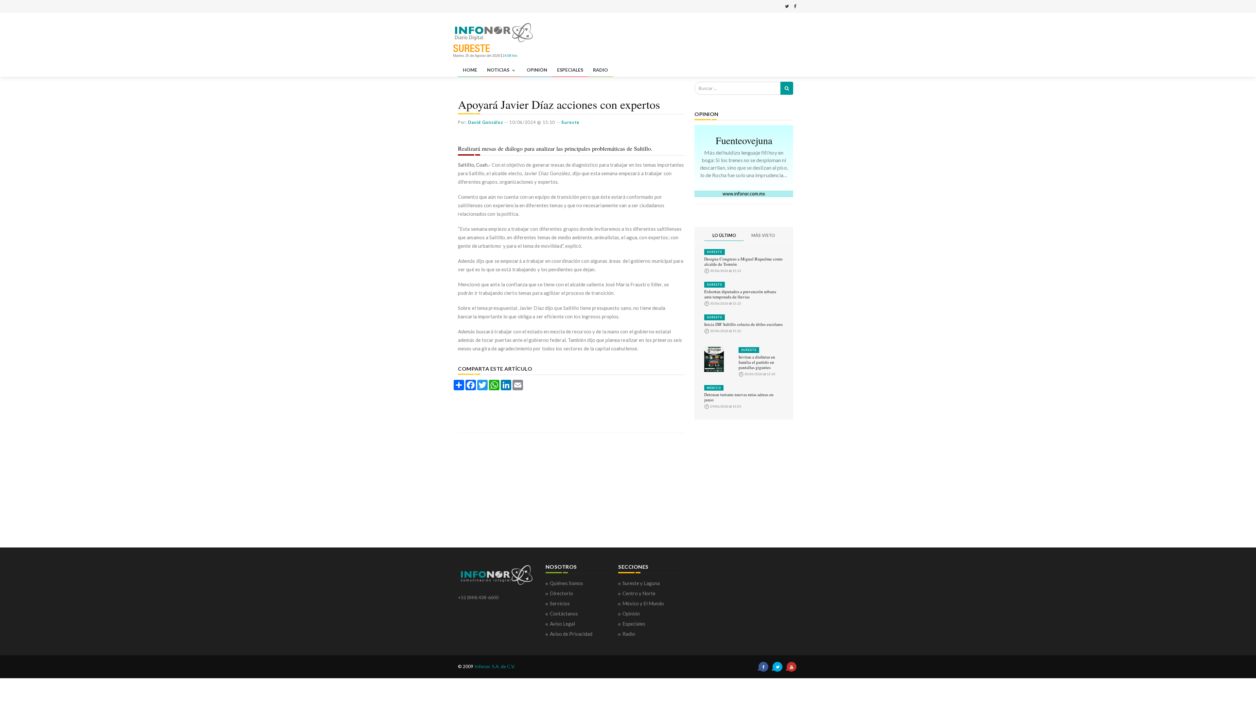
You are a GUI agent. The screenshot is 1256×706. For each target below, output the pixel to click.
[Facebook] (795, 6)
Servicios (560, 603)
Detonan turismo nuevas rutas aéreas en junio (739, 397)
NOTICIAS (498, 70)
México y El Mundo (643, 603)
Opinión (631, 613)
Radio (628, 634)
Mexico (714, 388)
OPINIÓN (537, 70)
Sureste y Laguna (641, 583)
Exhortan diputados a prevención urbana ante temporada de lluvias (740, 294)
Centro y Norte (638, 593)
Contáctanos (564, 613)
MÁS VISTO (763, 235)
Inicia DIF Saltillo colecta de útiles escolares (743, 324)
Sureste (714, 252)
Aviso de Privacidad (571, 634)
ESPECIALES (570, 70)
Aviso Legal (562, 624)
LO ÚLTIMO (724, 235)
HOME (470, 70)
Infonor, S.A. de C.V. (495, 666)
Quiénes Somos (566, 583)
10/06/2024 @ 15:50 (532, 122)
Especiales (633, 624)
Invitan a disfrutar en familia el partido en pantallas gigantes (757, 362)
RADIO (600, 70)
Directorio (561, 593)
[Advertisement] (694, 37)
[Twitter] (787, 6)
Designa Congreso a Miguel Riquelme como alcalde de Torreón (743, 261)
